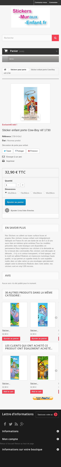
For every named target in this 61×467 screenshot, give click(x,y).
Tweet (8, 151)
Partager (20, 151)
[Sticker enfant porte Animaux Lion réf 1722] (42, 367)
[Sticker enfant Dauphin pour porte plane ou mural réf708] (42, 314)
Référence (6, 136)
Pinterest (34, 151)
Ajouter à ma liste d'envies (22, 210)
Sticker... (6, 330)
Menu (11, 59)
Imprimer (10, 161)
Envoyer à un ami (14, 157)
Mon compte (10, 439)
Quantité (8, 181)
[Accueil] (5, 59)
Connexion (53, 2)
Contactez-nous (41, 2)
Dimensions (10, 189)
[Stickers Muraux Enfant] (30, 17)
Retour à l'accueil (7, 444)
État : (4, 141)
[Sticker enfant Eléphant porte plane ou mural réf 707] (14, 314)
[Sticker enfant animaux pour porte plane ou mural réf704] (14, 367)
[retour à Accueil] (5, 70)
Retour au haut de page (24, 444)
